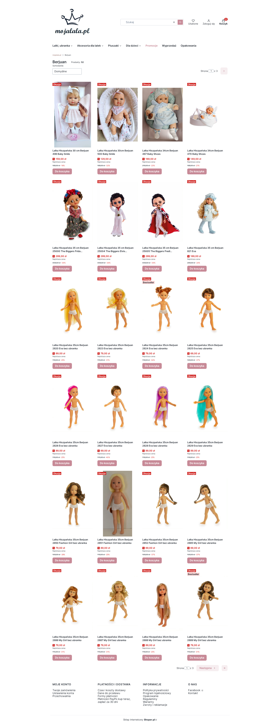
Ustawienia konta (63, 693)
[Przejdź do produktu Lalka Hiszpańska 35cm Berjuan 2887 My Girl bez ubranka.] (117, 601)
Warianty (148, 701)
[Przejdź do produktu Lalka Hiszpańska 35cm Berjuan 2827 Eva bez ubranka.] (117, 406)
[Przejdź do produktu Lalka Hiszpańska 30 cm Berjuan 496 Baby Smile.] (72, 114)
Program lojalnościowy (157, 693)
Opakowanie (150, 696)
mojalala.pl (56, 55)
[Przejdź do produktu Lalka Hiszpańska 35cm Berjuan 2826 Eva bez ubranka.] (72, 406)
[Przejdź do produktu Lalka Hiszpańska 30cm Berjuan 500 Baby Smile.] (117, 114)
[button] (180, 22)
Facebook (194, 690)
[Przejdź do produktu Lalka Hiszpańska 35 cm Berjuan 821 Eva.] (207, 212)
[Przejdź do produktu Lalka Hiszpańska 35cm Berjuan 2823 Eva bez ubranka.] (117, 309)
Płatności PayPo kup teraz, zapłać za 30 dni (114, 700)
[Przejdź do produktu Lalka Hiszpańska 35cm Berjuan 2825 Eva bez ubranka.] (207, 309)
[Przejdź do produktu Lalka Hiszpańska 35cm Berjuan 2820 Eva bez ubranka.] (72, 309)
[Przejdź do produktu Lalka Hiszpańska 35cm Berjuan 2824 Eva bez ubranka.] (162, 309)
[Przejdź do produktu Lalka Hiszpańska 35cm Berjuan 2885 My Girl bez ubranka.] (207, 504)
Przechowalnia (61, 696)
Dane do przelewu (109, 693)
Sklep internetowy (139, 719)
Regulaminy (150, 698)
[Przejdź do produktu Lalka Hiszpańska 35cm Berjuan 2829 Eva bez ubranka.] (207, 406)
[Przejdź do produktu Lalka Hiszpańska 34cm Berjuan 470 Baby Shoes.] (207, 114)
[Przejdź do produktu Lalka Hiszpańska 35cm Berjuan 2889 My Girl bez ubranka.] (207, 601)
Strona (204, 71)
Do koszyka (62, 171)
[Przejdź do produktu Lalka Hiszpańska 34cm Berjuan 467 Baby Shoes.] (162, 114)
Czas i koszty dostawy (112, 690)
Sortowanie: (58, 65)
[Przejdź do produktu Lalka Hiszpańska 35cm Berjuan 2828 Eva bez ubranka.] (162, 406)
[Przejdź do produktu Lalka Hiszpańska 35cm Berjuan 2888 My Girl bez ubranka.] (162, 601)
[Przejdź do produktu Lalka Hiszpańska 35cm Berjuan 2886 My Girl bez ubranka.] (72, 601)
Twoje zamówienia (63, 690)
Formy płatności (108, 696)
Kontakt (193, 693)
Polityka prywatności (156, 690)
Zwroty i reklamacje (155, 704)
